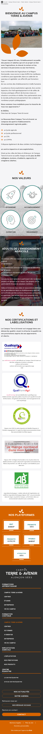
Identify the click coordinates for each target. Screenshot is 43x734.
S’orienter (8, 634)
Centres (7, 596)
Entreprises (9, 605)
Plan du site (29, 723)
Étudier (7, 601)
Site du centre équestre (13, 682)
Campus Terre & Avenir (34, 2)
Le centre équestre (11, 677)
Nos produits (9, 664)
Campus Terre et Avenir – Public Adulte (18, 2)
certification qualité (9, 360)
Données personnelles (21, 726)
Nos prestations (11, 660)
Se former (8, 630)
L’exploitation (10, 656)
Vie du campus (10, 609)
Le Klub (29, 730)
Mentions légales (15, 723)
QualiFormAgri (11, 395)
